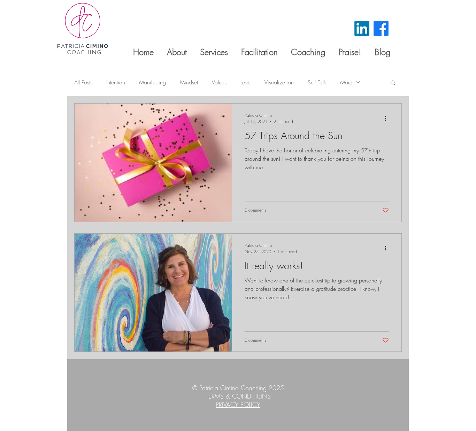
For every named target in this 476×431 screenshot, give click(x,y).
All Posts (83, 82)
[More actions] (388, 118)
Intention (115, 82)
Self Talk (317, 82)
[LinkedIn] (361, 28)
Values (219, 82)
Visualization (279, 82)
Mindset (189, 82)
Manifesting (152, 82)
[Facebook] (381, 28)
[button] (393, 83)
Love (245, 82)
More (346, 82)
